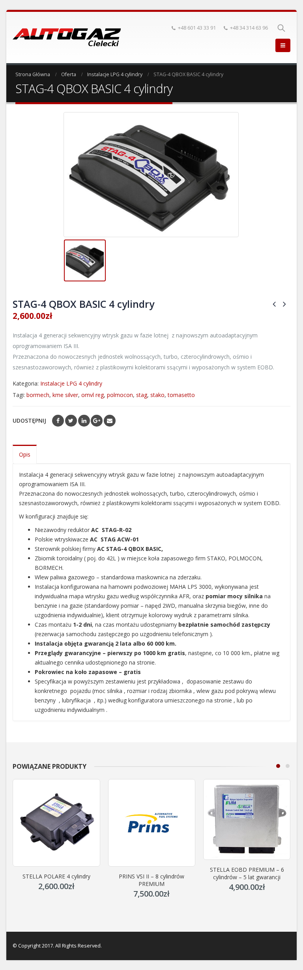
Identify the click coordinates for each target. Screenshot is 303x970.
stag (141, 395)
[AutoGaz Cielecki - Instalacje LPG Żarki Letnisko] (67, 37)
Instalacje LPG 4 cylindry (71, 383)
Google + (97, 421)
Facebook (58, 421)
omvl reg (92, 395)
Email (110, 421)
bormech (37, 395)
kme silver (65, 395)
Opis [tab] (24, 454)
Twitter (71, 421)
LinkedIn (84, 421)
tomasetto (181, 395)
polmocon (120, 395)
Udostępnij (29, 420)
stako (157, 395)
